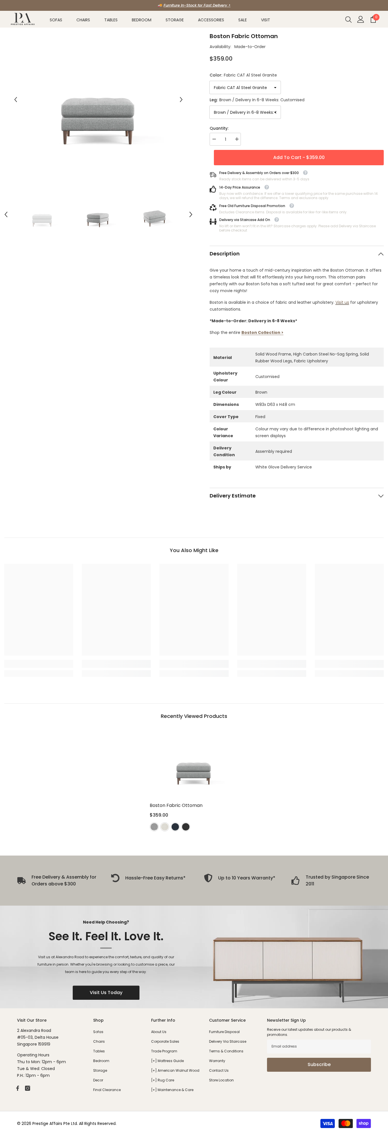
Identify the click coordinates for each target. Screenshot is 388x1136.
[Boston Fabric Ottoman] (194, 763)
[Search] (348, 19)
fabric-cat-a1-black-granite (185, 826)
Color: (243, 75)
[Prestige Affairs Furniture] (194, 957)
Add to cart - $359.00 (298, 157)
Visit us (342, 302)
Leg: (257, 100)
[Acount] (360, 19)
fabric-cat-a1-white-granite (164, 826)
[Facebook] (17, 1088)
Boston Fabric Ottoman (176, 805)
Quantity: (219, 128)
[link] (38, 664)
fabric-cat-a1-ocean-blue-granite (175, 826)
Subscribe (319, 1064)
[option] (194, 5)
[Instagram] (27, 1088)
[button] (16, 99)
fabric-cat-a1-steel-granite (154, 826)
